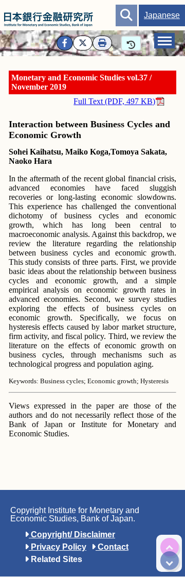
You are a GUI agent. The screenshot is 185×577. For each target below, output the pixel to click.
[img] (169, 547)
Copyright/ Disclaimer (72, 534)
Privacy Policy (57, 546)
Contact (112, 546)
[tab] (164, 40)
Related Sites (55, 559)
